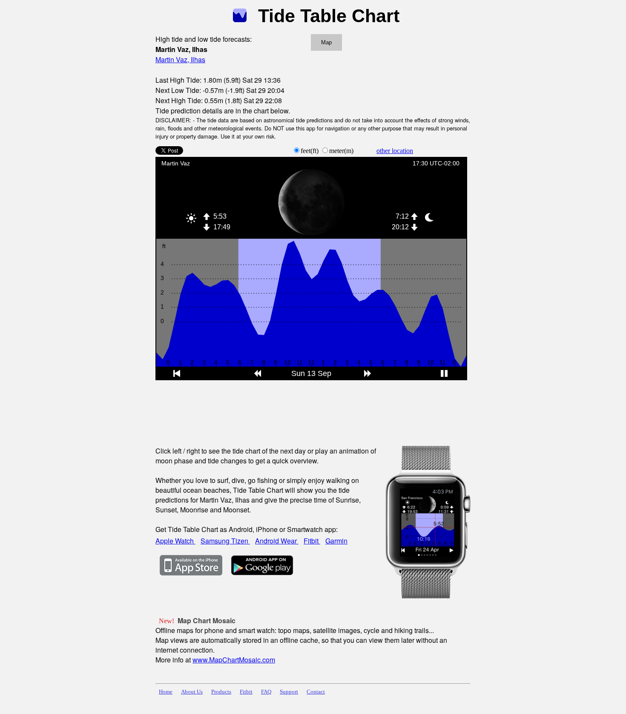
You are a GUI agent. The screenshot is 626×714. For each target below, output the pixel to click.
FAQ (266, 692)
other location (394, 150)
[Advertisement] (310, 407)
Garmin (336, 541)
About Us (192, 692)
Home (165, 692)
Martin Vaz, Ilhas (180, 59)
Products (221, 692)
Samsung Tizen (225, 541)
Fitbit (312, 541)
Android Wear (277, 541)
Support (289, 692)
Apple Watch (175, 541)
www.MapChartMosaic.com (233, 660)
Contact (316, 692)
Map (326, 42)
